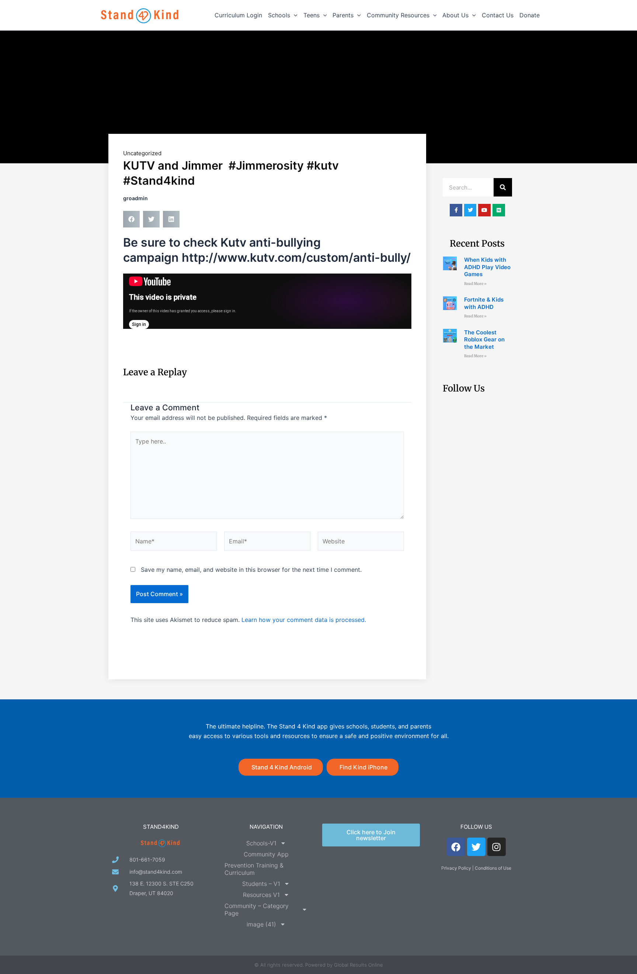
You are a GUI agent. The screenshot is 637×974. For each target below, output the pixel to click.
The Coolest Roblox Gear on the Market (484, 339)
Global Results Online (358, 965)
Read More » (475, 283)
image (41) (261, 924)
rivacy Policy (457, 868)
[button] (293, 15)
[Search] (503, 187)
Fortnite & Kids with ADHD (484, 303)
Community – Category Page (256, 909)
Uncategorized (142, 153)
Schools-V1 (261, 843)
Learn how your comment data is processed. (303, 619)
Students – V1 (261, 883)
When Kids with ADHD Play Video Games (487, 267)
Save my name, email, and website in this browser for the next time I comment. (251, 569)
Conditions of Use (493, 868)
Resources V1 (261, 894)
